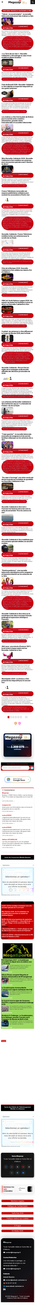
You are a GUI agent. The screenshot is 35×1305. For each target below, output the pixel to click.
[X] (17, 1167)
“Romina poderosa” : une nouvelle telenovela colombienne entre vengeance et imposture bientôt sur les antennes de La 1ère (17, 573)
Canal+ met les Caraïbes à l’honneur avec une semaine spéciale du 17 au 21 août (17, 906)
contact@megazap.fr (13, 1252)
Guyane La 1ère (25, 38)
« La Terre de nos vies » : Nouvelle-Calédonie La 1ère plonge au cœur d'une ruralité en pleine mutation (16, 55)
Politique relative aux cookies (17, 1218)
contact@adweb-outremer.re (16, 1280)
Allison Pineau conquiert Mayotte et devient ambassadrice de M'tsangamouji (16, 976)
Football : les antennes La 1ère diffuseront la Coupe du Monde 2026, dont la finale (17, 332)
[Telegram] (17, 1172)
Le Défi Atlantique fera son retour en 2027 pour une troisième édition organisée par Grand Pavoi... (20, 967)
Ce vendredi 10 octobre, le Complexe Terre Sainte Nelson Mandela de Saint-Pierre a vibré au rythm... (21, 1007)
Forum (3, 1041)
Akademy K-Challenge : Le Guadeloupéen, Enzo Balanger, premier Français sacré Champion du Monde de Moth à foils (17, 1017)
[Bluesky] (23, 1172)
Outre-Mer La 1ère (10, 357)
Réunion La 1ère (9, 45)
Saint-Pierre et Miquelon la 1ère (15, 46)
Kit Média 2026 (17, 1231)
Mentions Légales (17, 1201)
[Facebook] (6, 1167)
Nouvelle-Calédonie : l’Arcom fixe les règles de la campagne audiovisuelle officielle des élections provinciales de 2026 (15, 370)
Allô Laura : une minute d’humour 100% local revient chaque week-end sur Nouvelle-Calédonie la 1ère (16, 648)
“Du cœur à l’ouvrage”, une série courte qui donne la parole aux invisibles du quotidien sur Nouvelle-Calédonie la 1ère (17, 479)
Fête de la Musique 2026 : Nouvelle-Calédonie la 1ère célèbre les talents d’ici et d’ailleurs (16, 270)
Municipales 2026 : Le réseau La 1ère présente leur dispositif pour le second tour (15, 680)
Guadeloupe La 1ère (11, 38)
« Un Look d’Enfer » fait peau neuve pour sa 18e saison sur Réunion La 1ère (17, 935)
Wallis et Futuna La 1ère (17, 153)
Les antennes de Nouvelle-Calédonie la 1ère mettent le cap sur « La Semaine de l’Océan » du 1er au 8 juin (16, 404)
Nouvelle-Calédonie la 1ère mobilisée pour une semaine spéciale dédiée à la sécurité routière (17, 541)
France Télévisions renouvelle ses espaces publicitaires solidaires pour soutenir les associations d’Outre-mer (15, 193)
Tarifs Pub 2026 (17, 1213)
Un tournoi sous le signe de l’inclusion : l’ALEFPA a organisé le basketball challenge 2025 (17, 1002)
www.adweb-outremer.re (15, 1286)
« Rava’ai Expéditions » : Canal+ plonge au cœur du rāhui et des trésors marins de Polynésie (17, 929)
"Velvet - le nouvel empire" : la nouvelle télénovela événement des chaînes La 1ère (17, 15)
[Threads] (29, 1167)
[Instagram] (11, 1167)
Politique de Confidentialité (18, 1206)
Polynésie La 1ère (20, 43)
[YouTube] (23, 1167)
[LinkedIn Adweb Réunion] (4, 1289)
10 (26, 717)
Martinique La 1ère (10, 39)
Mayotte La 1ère (25, 39)
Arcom (5, 396)
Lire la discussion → (8, 801)
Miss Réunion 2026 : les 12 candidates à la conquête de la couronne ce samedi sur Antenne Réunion (15, 913)
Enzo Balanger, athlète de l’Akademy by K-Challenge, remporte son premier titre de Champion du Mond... (21, 1022)
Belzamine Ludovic (10, 26)
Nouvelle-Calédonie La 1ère (14, 41)
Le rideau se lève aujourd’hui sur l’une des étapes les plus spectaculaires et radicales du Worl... (21, 993)
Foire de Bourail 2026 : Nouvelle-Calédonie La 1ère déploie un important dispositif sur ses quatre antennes (17, 86)
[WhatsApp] (11, 1172)
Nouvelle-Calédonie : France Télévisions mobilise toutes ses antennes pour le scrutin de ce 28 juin (16, 236)
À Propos (17, 1226)
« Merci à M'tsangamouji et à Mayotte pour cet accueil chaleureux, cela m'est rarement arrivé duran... (21, 980)
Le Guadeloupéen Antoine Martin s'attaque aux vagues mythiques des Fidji (16, 989)
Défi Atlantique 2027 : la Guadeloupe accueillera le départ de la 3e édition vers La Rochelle (16, 962)
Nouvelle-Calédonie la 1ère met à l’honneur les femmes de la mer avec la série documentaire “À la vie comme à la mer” (16, 509)
